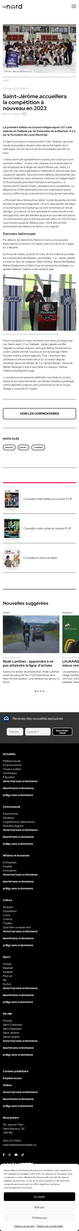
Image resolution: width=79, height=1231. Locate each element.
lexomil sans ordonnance (18, 788)
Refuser (39, 1207)
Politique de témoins (24, 1226)
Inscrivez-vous (62, 732)
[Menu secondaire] (74, 6)
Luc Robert (14, 114)
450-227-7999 (12, 1140)
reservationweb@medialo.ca (19, 1144)
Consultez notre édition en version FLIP (47, 499)
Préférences (39, 1218)
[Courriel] (24, 114)
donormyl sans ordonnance (20, 781)
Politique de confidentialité (49, 1226)
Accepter (39, 1197)
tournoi (38, 447)
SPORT (23, 447)
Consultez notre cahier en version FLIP (47, 528)
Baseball (67, 612)
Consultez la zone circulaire (40, 558)
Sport (6, 612)
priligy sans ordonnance (18, 795)
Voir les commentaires (39, 414)
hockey (9, 447)
